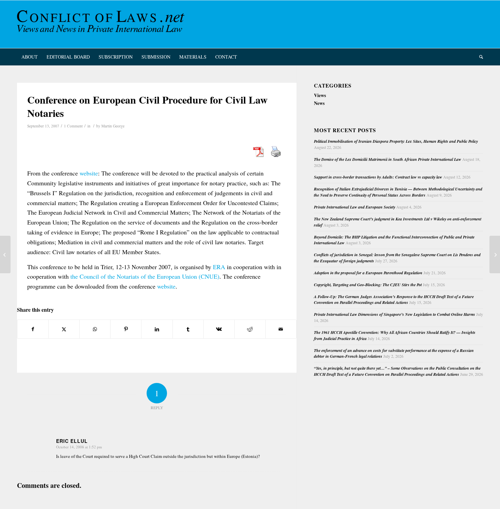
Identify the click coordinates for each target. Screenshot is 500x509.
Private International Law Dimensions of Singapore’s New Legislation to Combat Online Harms (394, 314)
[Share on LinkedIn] (156, 329)
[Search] (479, 56)
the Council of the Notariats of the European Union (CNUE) (144, 276)
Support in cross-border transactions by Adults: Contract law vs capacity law (378, 177)
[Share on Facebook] (32, 329)
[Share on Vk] (219, 329)
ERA (219, 267)
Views (320, 95)
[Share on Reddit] (250, 329)
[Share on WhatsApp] (95, 329)
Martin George (112, 125)
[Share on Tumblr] (188, 329)
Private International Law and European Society (354, 207)
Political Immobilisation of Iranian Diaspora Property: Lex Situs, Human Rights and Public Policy (396, 141)
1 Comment (73, 125)
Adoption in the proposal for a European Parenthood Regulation (368, 273)
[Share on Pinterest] (126, 329)
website (89, 173)
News (319, 103)
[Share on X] (64, 329)
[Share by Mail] (281, 329)
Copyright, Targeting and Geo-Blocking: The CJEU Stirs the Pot (368, 285)
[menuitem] (29, 56)
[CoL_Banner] (102, 24)
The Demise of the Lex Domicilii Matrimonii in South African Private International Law (387, 159)
